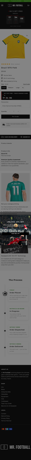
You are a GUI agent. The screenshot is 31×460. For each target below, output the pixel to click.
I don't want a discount (15, 237)
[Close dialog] (29, 216)
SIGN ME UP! (15, 233)
